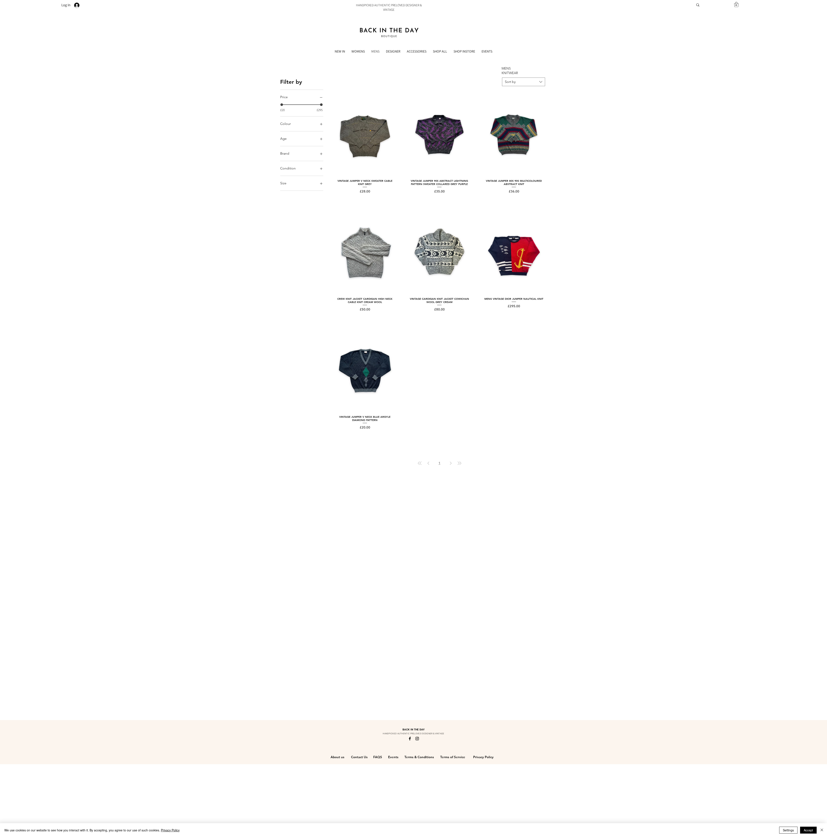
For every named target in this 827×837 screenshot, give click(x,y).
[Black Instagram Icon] (417, 738)
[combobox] (523, 82)
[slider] (281, 104)
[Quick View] (365, 135)
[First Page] (419, 463)
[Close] (821, 830)
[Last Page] (459, 463)
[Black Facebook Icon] (409, 738)
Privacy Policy (170, 830)
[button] (736, 4)
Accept (808, 830)
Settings (788, 830)
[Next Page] (450, 463)
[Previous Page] (428, 463)
